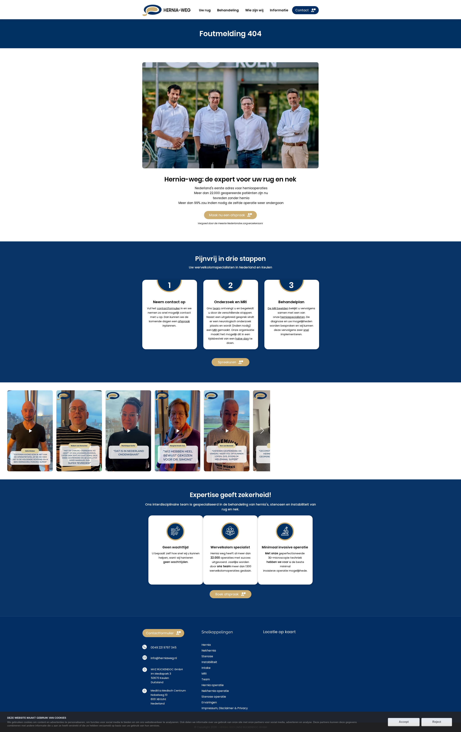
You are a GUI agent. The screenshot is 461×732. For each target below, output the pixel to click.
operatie (282, 570)
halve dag (242, 338)
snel (306, 330)
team (216, 308)
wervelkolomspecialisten (215, 267)
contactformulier (168, 308)
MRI (214, 330)
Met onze (271, 553)
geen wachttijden (175, 562)
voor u (286, 562)
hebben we (274, 562)
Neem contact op (169, 301)
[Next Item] (262, 430)
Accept (404, 721)
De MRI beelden (278, 308)
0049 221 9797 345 (163, 647)
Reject (436, 721)
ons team (224, 566)
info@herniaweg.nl (164, 658)
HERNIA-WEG (177, 10)
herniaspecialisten (292, 317)
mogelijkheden (302, 321)
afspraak (184, 321)
